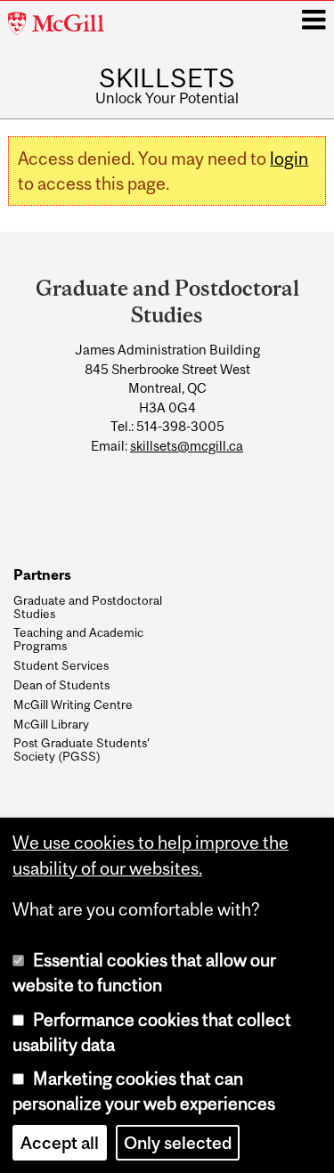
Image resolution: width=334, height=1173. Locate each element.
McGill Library (51, 724)
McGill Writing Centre (73, 704)
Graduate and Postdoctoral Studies (87, 607)
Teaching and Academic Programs (78, 639)
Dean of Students (61, 685)
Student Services (61, 665)
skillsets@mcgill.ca (186, 445)
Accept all (59, 1143)
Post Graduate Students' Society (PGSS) (81, 749)
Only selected (178, 1143)
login (289, 158)
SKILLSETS (167, 78)
